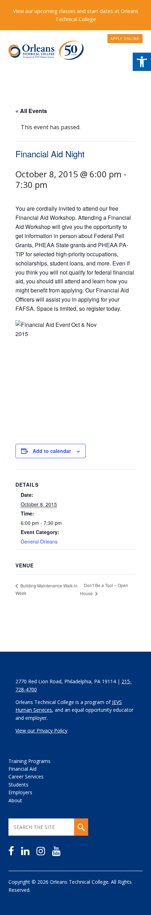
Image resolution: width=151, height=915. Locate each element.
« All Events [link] (31, 111)
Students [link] (18, 784)
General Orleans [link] (39, 541)
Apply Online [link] (125, 38)
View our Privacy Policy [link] (41, 730)
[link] (142, 62)
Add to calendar (52, 450)
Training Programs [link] (29, 761)
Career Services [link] (26, 776)
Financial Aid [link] (22, 768)
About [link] (15, 800)
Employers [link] (20, 792)
